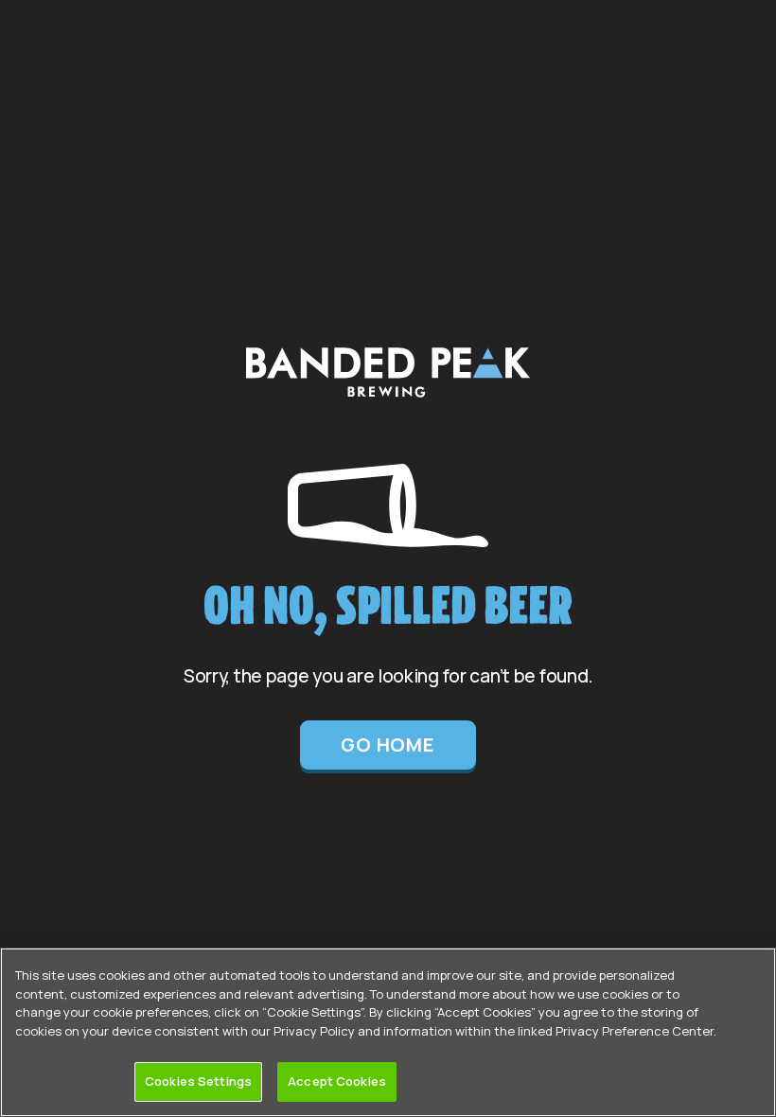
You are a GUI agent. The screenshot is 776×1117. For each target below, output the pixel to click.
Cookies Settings (198, 1081)
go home (388, 744)
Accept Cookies (337, 1081)
